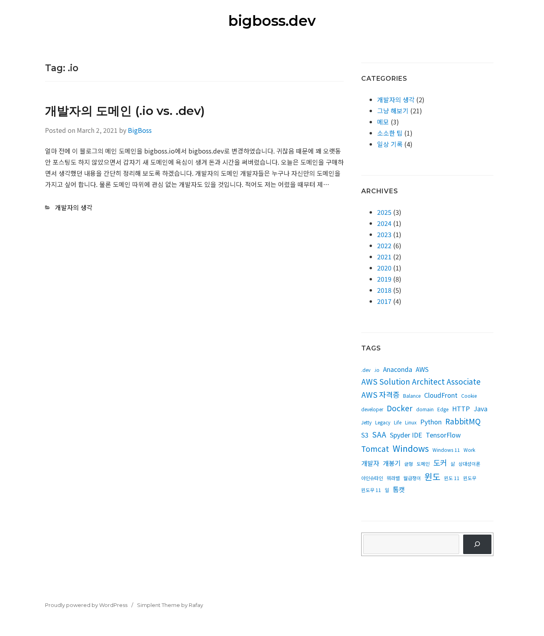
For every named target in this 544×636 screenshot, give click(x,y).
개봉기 (392, 463)
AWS (422, 369)
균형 (408, 463)
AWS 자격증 (380, 394)
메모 (383, 121)
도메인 (423, 463)
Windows (411, 448)
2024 (384, 223)
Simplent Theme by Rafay (170, 605)
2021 (384, 256)
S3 (364, 435)
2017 (384, 301)
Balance (412, 395)
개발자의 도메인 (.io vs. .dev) (125, 110)
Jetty (366, 422)
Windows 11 (446, 449)
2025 (384, 212)
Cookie (469, 395)
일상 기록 (390, 144)
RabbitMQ (463, 421)
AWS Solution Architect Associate (421, 381)
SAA (379, 434)
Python (431, 421)
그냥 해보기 (393, 110)
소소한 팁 (390, 133)
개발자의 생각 (73, 207)
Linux (411, 422)
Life (397, 422)
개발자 (370, 463)
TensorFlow (443, 435)
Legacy (382, 422)
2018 (384, 290)
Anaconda (397, 369)
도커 (440, 462)
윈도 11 (452, 478)
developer (372, 409)
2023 (384, 234)
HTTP (461, 408)
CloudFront (441, 395)
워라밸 (393, 478)
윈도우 (469, 478)
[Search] (477, 544)
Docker (400, 408)
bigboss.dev (272, 20)
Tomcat (375, 448)
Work (469, 449)
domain (425, 409)
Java (480, 408)
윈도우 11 (371, 489)
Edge (442, 409)
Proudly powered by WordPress (86, 605)
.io (377, 369)
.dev (365, 369)
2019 (384, 279)
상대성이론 (469, 463)
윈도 (432, 476)
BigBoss (140, 130)
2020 (384, 267)
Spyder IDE (406, 435)
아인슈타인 (372, 478)
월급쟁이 (412, 478)
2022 (384, 245)
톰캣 (399, 489)
